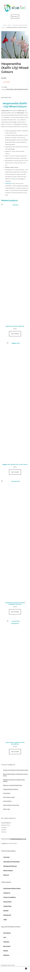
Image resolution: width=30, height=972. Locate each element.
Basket (23, 968)
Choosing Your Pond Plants (11, 861)
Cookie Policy (7, 906)
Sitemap (5, 910)
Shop (9, 25)
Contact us (8, 183)
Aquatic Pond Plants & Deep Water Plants (15, 770)
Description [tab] (6, 97)
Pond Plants (6, 793)
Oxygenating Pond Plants (10, 789)
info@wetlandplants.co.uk (18, 839)
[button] (26, 33)
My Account (6, 946)
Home (4, 25)
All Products (7, 933)
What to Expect (8, 870)
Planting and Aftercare (10, 866)
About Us (6, 875)
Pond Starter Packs (9, 797)
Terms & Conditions (9, 897)
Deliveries (6, 955)
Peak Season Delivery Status (11, 888)
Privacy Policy (7, 901)
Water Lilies (6, 809)
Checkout (6, 942)
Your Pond (6, 857)
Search (15, 969)
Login (5, 919)
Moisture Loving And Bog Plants (17, 89)
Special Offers (7, 801)
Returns (5, 950)
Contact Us (6, 893)
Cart (4, 937)
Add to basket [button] (15, 333)
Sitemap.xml (7, 915)
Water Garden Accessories (11, 805)
